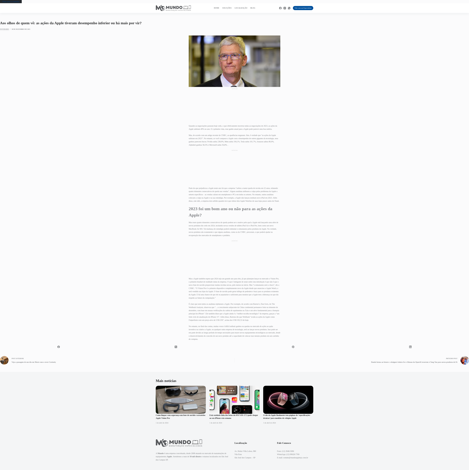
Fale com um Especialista (303, 8)
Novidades (4, 29)
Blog (252, 8)
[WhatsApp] (289, 8)
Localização (241, 8)
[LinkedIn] (410, 347)
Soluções (227, 8)
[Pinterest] (293, 347)
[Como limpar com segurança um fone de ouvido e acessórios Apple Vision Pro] (181, 400)
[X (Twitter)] (175, 347)
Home (216, 8)
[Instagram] (284, 8)
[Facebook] (280, 8)
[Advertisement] (234, 105)
